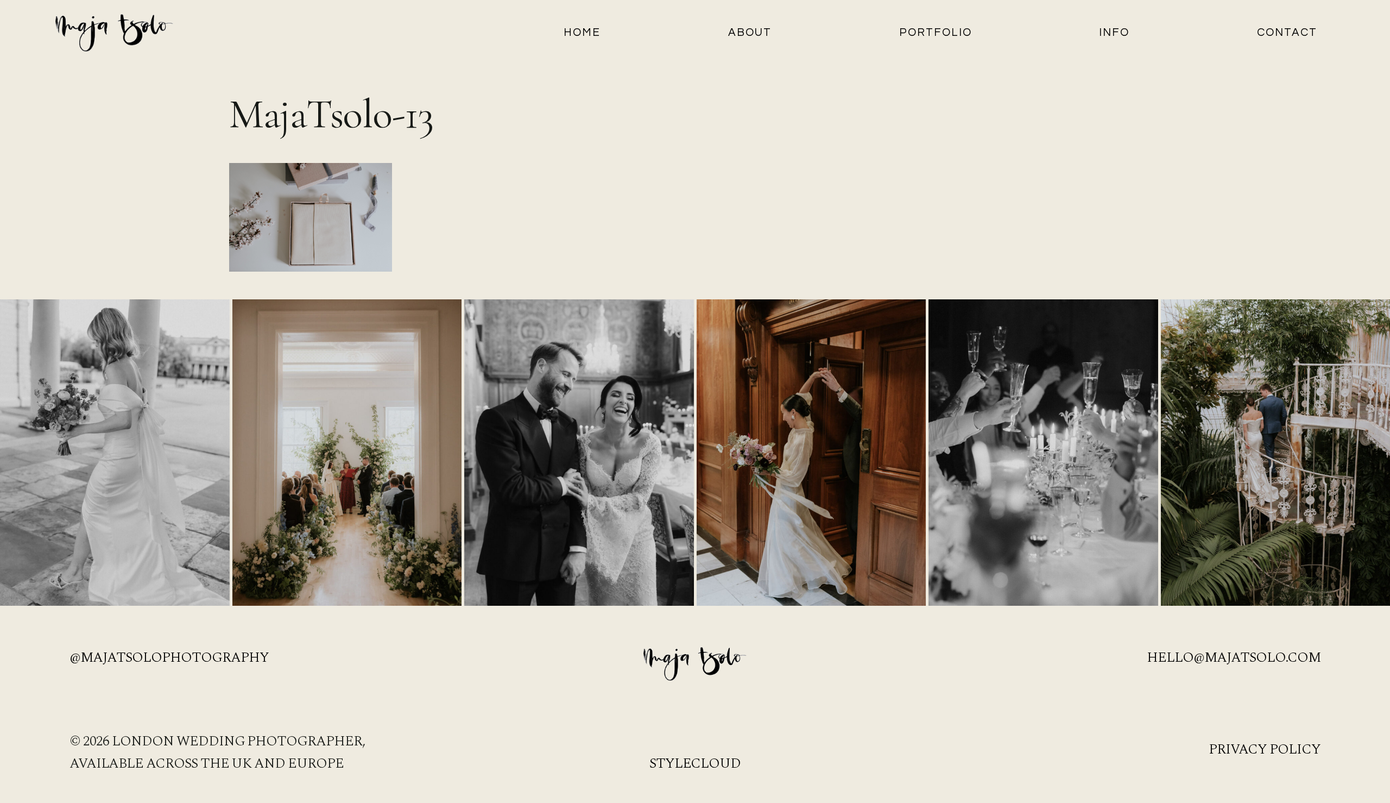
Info (1114, 32)
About (750, 32)
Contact (1287, 32)
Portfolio (935, 32)
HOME (582, 32)
